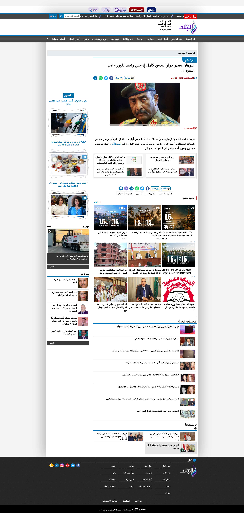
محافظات (112, 480)
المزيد (51, 266)
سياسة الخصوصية (109, 501)
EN (54, 16)
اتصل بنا (126, 501)
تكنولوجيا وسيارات (145, 486)
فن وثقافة (128, 39)
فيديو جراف (129, 480)
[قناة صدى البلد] (151, 9)
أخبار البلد (162, 39)
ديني (86, 39)
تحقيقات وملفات (110, 486)
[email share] (95, 78)
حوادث (150, 39)
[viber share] (126, 188)
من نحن (138, 501)
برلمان (131, 486)
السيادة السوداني (125, 194)
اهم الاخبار (176, 39)
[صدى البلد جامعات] (120, 9)
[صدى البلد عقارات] (106, 9)
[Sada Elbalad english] (93, 9)
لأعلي (190, 460)
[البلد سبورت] (136, 9)
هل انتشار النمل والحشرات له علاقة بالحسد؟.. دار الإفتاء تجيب (107, 16)
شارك (117, 78)
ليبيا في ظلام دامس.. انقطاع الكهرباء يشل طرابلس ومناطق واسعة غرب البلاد (173, 16)
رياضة (140, 39)
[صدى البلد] (187, 27)
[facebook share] (111, 78)
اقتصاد (167, 486)
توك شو (115, 39)
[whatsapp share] (101, 78)
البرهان (151, 194)
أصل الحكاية (58, 39)
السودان (116, 143)
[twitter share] (106, 78)
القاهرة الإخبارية (165, 194)
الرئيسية (190, 39)
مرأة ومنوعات (99, 39)
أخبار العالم (74, 39)
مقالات (167, 493)
